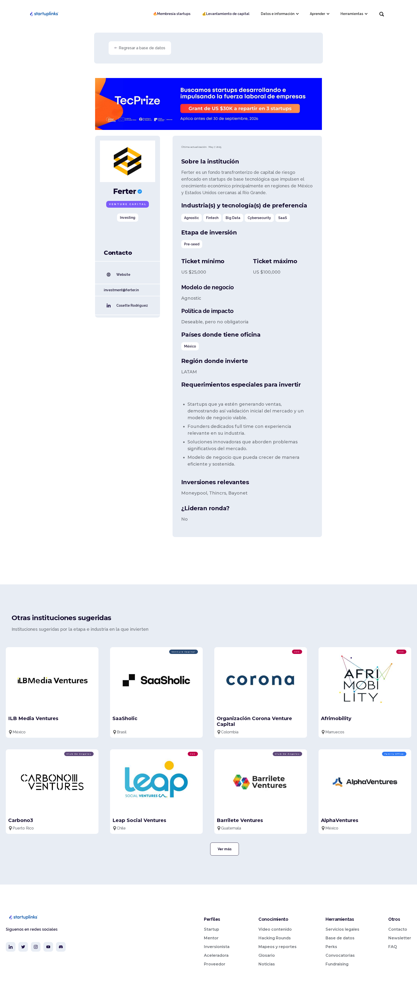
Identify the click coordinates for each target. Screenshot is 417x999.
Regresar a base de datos (142, 48)
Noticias (266, 964)
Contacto (397, 929)
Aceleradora (216, 955)
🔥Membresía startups (171, 14)
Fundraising (337, 964)
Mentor (211, 938)
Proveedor (214, 964)
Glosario (266, 955)
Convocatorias (340, 955)
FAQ (392, 946)
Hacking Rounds (274, 938)
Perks (331, 946)
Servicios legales (342, 929)
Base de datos (340, 938)
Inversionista (216, 946)
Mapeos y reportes (277, 946)
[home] (44, 13)
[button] (279, 14)
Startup (211, 929)
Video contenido (275, 929)
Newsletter (399, 938)
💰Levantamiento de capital (225, 14)
